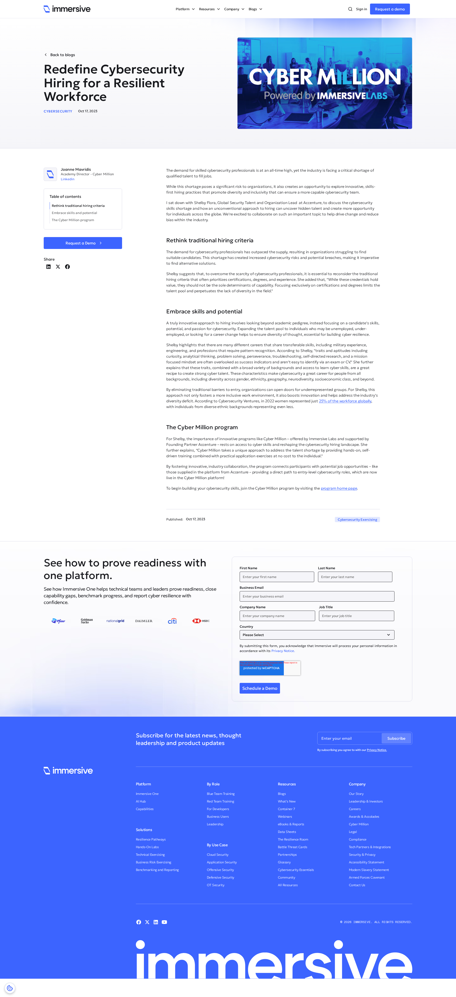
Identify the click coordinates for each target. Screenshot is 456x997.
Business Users (218, 816)
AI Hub (141, 801)
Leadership (215, 824)
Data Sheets (287, 832)
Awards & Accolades (364, 816)
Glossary (284, 862)
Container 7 (286, 809)
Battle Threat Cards (292, 847)
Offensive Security (220, 870)
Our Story (356, 794)
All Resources (288, 885)
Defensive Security (220, 877)
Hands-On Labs (147, 847)
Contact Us (357, 885)
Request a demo (390, 9)
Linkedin (67, 179)
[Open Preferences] (10, 988)
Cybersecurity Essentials (296, 870)
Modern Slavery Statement (369, 870)
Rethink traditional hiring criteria (78, 206)
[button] (185, 9)
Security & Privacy (362, 854)
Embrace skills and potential (74, 213)
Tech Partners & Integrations (370, 847)
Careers (355, 809)
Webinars (285, 816)
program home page (339, 488)
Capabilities (145, 809)
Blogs (282, 794)
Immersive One (147, 794)
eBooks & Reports (291, 824)
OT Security (215, 885)
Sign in (361, 9)
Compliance (357, 839)
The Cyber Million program (73, 220)
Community (286, 877)
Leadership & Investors (366, 801)
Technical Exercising (150, 854)
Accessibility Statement (366, 862)
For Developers (218, 809)
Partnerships (287, 854)
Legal (353, 832)
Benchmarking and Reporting (157, 870)
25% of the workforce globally (345, 401)
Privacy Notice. (283, 651)
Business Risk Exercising (153, 862)
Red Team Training (220, 801)
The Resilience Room (293, 839)
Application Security (222, 862)
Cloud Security (217, 854)
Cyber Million (359, 824)
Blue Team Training (221, 794)
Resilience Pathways (151, 839)
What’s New (287, 801)
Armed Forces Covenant (367, 877)
